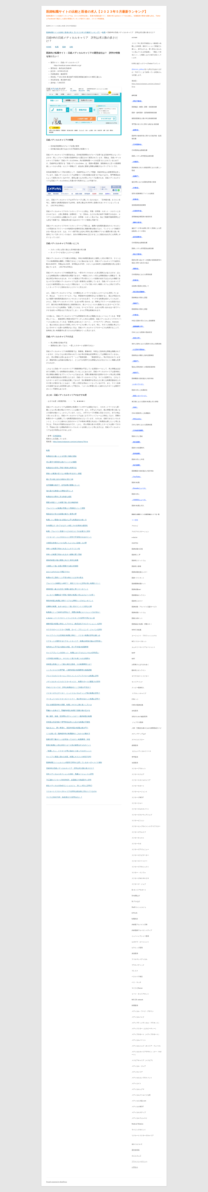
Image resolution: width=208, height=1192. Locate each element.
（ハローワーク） (138, 384)
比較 (71, 47)
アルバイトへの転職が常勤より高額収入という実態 (65, 508)
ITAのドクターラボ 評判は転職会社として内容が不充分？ (68, 687)
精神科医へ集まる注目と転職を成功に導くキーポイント (67, 589)
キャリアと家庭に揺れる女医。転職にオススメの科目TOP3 (68, 757)
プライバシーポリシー (139, 1161)
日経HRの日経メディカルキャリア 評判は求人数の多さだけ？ (70, 768)
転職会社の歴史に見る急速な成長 (59, 497)
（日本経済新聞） (138, 430)
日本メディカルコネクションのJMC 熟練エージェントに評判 (70, 774)
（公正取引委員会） (139, 349)
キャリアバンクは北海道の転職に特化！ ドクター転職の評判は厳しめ (73, 635)
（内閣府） (136, 162)
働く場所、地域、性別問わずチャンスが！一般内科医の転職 (69, 716)
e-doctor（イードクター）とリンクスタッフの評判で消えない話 (70, 618)
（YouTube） (136, 477)
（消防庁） (136, 361)
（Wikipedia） (137, 419)
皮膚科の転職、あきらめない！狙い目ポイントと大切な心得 (69, 606)
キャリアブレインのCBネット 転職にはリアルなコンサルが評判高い (72, 653)
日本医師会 (57, 436)
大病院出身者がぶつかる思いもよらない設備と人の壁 (66, 543)
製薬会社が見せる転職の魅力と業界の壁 (61, 514)
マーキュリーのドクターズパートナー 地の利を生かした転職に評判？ (73, 699)
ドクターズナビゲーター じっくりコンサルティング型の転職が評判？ (73, 693)
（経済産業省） (137, 237)
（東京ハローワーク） (139, 396)
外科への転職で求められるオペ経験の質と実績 (64, 554)
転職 (56, 47)
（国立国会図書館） (139, 292)
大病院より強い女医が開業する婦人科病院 (62, 566)
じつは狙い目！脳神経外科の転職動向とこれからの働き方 (68, 734)
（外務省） (136, 188)
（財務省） (136, 199)
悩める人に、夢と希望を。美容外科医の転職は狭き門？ (67, 728)
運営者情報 (136, 1150)
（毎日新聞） (136, 465)
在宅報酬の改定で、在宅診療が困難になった (63, 485)
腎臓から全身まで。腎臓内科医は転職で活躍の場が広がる (68, 710)
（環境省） (136, 269)
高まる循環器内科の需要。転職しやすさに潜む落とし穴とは (69, 705)
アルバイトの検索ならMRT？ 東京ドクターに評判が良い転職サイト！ (73, 583)
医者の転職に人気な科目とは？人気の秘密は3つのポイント (68, 745)
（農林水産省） (137, 222)
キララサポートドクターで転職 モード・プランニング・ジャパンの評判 (74, 629)
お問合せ (135, 1167)
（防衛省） (136, 280)
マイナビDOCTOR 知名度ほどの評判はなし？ (64, 797)
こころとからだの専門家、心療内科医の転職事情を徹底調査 (69, 670)
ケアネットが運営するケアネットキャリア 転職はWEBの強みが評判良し (74, 641)
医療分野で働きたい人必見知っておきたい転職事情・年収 (68, 739)
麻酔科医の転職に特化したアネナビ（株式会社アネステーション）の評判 (74, 624)
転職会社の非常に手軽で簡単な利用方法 (61, 468)
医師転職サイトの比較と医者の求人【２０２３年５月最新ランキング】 (97, 11)
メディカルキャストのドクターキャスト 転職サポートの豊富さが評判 (73, 682)
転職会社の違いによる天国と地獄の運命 (61, 456)
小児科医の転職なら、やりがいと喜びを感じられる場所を (68, 658)
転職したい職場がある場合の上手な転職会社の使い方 (66, 520)
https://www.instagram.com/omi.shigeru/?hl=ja (70, 442)
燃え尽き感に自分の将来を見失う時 (59, 479)
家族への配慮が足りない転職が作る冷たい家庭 (64, 473)
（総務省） (136, 130)
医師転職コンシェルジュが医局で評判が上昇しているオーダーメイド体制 (74, 762)
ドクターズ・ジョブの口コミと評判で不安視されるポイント (69, 537)
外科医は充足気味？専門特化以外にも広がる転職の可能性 (68, 722)
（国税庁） (136, 303)
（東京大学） (136, 338)
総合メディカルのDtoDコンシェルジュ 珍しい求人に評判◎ (69, 786)
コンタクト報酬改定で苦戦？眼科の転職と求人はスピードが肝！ (70, 595)
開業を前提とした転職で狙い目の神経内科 (62, 502)
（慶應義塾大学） (138, 326)
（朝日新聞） (136, 442)
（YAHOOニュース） (139, 500)
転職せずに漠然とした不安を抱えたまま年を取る (64, 577)
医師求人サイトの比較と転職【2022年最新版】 (61, 26)
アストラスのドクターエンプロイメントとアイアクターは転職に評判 (72, 676)
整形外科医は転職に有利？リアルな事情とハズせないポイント (69, 601)
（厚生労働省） (137, 101)
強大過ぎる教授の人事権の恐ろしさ (59, 491)
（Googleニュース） (139, 488)
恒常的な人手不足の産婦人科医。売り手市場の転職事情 (67, 647)
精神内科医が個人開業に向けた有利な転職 (62, 560)
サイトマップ (136, 1156)
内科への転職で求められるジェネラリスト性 (63, 549)
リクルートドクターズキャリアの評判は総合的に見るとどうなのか (71, 791)
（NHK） (135, 407)
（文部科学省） (137, 211)
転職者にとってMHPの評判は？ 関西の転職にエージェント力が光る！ (73, 612)
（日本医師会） (137, 144)
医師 (64, 47)
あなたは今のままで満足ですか (58, 572)
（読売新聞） (136, 453)
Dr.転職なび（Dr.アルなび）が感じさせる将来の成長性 (67, 525)
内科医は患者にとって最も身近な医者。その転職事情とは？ (69, 664)
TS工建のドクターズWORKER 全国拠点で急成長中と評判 (68, 780)
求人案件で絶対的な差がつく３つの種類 (61, 462)
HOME (48, 47)
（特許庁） (136, 373)
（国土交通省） (137, 254)
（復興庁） (136, 176)
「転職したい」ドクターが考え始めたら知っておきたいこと (69, 751)
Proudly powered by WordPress (56, 1182)
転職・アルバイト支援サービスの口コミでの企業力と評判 (68, 531)
